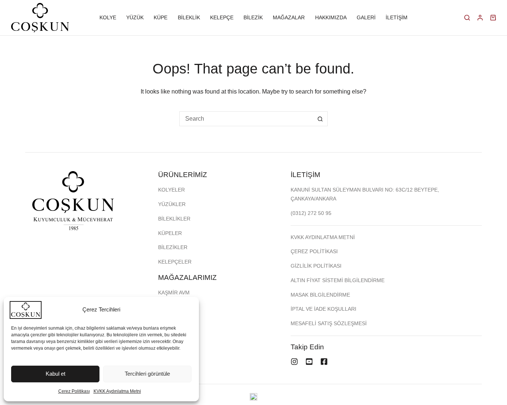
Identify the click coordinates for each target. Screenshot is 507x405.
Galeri (366, 17)
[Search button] (320, 119)
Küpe (160, 17)
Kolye (107, 17)
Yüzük (135, 17)
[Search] (467, 17)
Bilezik (253, 17)
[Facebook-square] (324, 361)
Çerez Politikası (74, 391)
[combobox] (246, 118)
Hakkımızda (331, 17)
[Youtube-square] (309, 361)
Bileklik (189, 17)
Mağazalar (289, 17)
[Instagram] (294, 361)
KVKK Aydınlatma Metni (117, 391)
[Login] (480, 17)
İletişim (397, 17)
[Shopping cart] (493, 17)
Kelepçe (221, 17)
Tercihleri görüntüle (147, 373)
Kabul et (55, 373)
